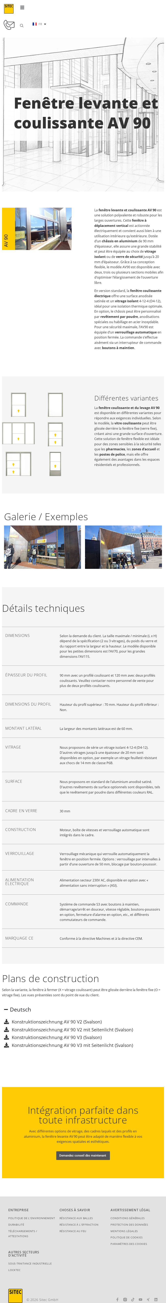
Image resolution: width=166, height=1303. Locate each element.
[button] (22, 7)
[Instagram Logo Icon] (125, 1299)
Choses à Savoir (75, 1210)
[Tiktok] (133, 1299)
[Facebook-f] (117, 1299)
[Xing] (148, 1299)
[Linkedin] (156, 1299)
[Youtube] (140, 1299)
